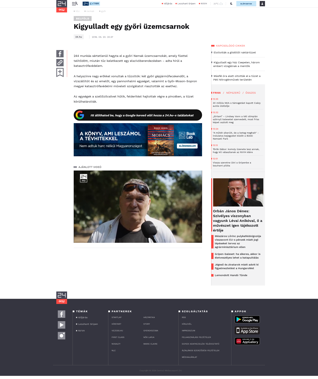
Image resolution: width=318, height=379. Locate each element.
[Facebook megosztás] (60, 53)
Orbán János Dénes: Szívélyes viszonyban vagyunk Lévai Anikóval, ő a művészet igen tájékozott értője (237, 220)
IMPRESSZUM (188, 330)
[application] (138, 207)
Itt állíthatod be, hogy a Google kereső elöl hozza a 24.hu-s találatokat (141, 115)
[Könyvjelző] (60, 72)
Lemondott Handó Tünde (231, 275)
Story (146, 324)
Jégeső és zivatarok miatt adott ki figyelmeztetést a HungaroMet (237, 266)
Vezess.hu (117, 330)
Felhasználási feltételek (196, 337)
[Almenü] (74, 3)
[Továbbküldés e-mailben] (60, 62)
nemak (90, 11)
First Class (118, 337)
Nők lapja (148, 337)
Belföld (82, 18)
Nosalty (116, 344)
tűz (78, 11)
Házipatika (149, 317)
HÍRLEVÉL (187, 324)
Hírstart (116, 324)
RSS (184, 317)
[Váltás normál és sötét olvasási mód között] (231, 4)
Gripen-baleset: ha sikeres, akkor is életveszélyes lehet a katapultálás (237, 255)
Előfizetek (246, 4)
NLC (114, 350)
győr (103, 11)
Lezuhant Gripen (187, 3)
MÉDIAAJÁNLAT (189, 357)
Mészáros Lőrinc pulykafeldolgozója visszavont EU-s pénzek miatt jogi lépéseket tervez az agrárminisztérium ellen (238, 241)
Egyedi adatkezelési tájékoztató (200, 344)
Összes (250, 92)
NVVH (204, 3)
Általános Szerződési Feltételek (200, 350)
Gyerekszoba (150, 330)
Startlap (116, 317)
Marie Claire (150, 344)
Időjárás (168, 3)
